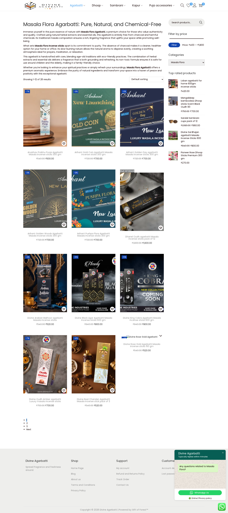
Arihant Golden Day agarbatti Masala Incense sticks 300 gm (142, 153)
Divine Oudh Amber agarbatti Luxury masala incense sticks (45, 400)
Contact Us (122, 484)
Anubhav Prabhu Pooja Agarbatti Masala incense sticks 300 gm (45, 153)
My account (122, 468)
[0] (188, 5)
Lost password (169, 473)
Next (28, 429)
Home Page (77, 468)
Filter (174, 45)
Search (201, 22)
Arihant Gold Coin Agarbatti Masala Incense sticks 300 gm (93, 153)
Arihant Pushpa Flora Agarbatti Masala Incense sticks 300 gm (93, 234)
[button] (64, 143)
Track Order (122, 479)
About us (76, 479)
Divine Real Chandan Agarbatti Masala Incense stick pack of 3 (93, 400)
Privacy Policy (78, 490)
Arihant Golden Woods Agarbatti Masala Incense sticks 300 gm (45, 234)
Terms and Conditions (83, 484)
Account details (170, 468)
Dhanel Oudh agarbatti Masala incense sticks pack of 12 (142, 237)
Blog (73, 473)
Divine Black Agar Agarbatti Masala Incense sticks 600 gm (93, 319)
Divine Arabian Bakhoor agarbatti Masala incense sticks (45, 319)
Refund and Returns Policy (130, 473)
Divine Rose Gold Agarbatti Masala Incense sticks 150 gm (141, 345)
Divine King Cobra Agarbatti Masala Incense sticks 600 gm (142, 319)
